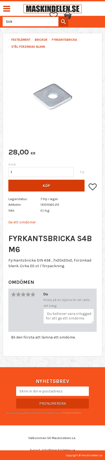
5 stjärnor (32, 294)
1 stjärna (13, 294)
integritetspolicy (71, 412)
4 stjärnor (28, 294)
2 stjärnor (18, 294)
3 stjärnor (23, 294)
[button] (56, 16)
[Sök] (63, 22)
